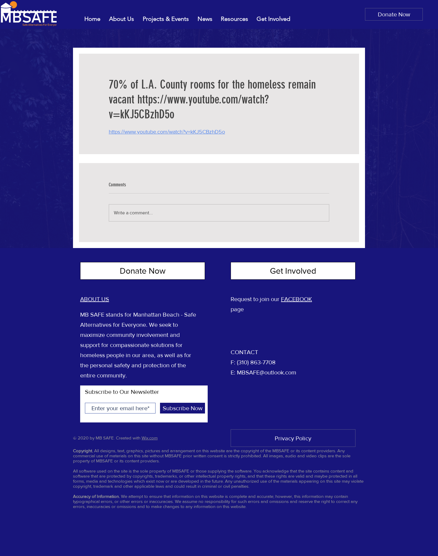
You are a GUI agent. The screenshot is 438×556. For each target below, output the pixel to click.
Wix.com (150, 437)
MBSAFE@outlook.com (266, 372)
